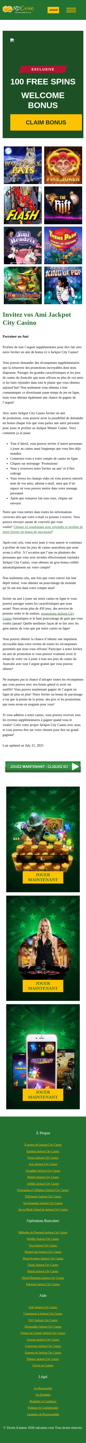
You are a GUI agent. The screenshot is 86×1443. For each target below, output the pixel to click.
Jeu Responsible (43, 1388)
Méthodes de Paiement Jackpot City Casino (42, 1232)
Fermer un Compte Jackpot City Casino (43, 1333)
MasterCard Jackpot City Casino (43, 1252)
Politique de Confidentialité (43, 1407)
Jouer (53, 10)
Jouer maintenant (43, 877)
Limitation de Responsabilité (43, 1414)
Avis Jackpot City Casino (43, 1164)
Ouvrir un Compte (42, 1365)
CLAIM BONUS (46, 122)
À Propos (43, 1133)
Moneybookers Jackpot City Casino (43, 1258)
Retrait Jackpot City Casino (42, 1271)
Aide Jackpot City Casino (42, 1307)
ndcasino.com (45, 1428)
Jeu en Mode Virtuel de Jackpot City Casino (43, 1209)
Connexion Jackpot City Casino (43, 1346)
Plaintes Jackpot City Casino (43, 1359)
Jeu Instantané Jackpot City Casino (43, 1203)
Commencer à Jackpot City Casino (42, 1313)
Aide (43, 1295)
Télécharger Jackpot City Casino (43, 1196)
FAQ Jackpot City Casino (43, 1320)
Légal (43, 1377)
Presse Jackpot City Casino (42, 1157)
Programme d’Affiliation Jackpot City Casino (43, 1190)
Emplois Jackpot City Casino (43, 1151)
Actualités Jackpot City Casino (43, 1170)
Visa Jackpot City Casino (43, 1245)
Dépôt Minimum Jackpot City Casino (43, 1278)
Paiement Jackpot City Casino (43, 1284)
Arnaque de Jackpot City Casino (43, 1352)
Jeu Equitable (42, 1394)
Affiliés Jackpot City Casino (43, 1183)
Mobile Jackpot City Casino (43, 1177)
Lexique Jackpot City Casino (43, 1339)
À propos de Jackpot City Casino (43, 1144)
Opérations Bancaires (43, 1221)
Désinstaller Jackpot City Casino (43, 1326)
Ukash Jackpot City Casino (42, 1265)
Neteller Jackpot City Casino (43, 1239)
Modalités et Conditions (42, 1401)
